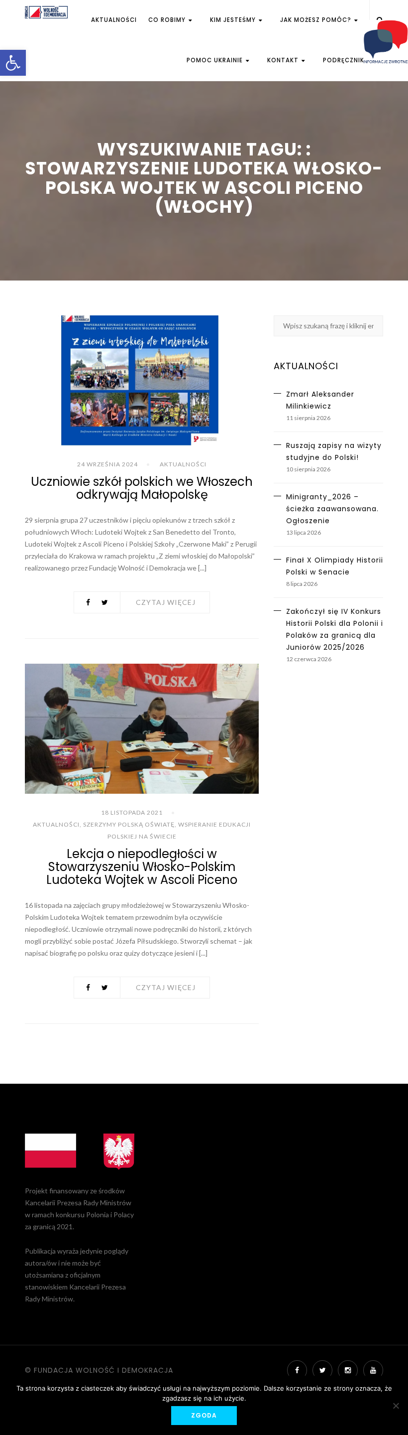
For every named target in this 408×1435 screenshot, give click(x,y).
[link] (13, 63)
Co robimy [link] (168, 20)
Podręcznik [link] (343, 60)
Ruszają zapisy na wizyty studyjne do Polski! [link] (334, 451)
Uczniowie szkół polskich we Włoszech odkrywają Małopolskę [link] (142, 488)
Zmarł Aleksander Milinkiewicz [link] (320, 400)
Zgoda (204, 1415)
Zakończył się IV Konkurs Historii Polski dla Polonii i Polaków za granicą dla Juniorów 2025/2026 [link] (334, 629)
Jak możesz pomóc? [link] (316, 20)
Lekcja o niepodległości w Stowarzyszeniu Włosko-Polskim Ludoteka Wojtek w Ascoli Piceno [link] (141, 867)
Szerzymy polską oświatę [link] (129, 824)
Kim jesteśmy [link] (234, 20)
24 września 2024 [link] (107, 464)
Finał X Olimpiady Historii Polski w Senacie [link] (334, 566)
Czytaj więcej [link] (166, 602)
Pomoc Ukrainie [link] (216, 60)
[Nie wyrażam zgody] (396, 1406)
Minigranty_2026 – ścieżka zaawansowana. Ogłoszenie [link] (332, 509)
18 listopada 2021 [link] (132, 812)
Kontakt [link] (284, 60)
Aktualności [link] (114, 20)
